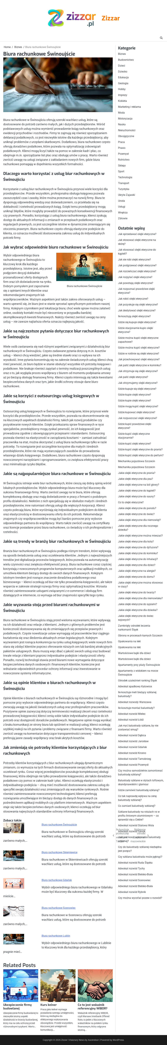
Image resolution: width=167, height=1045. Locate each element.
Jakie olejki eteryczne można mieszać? (140, 535)
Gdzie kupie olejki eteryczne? (134, 394)
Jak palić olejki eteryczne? (133, 377)
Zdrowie (122, 218)
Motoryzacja (125, 118)
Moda (121, 112)
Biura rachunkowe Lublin (56, 935)
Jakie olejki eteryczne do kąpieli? (137, 490)
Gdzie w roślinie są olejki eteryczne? (138, 353)
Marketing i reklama (129, 106)
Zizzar (110, 18)
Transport (123, 183)
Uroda (121, 200)
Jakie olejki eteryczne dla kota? (136, 541)
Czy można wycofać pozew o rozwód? (140, 897)
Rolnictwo (123, 159)
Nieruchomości (126, 130)
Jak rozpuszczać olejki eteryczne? (137, 418)
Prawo (121, 147)
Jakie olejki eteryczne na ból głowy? (138, 484)
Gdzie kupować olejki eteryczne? (136, 412)
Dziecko (122, 71)
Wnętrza (123, 212)
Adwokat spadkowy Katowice (135, 686)
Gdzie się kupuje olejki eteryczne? (137, 322)
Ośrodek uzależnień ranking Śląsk (137, 680)
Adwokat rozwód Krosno (132, 753)
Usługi (121, 206)
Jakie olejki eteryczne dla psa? (135, 478)
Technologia (125, 177)
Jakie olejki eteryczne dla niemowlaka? (140, 598)
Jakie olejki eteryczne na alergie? (137, 570)
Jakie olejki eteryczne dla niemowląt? (139, 520)
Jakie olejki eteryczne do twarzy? (137, 592)
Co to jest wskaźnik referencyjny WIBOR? (92, 1006)
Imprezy (122, 95)
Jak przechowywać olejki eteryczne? (139, 359)
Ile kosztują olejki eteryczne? (134, 316)
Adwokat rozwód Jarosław (133, 741)
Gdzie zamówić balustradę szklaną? (138, 790)
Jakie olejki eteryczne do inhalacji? (138, 559)
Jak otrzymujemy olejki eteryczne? (138, 382)
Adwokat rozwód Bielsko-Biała (135, 874)
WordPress (118, 1040)
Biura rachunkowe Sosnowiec (59, 907)
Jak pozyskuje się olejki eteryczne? (138, 304)
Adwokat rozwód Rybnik (132, 892)
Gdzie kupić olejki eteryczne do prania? (140, 449)
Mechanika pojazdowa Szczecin (136, 461)
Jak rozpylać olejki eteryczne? (135, 277)
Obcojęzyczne (126, 136)
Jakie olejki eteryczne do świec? (136, 514)
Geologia (123, 83)
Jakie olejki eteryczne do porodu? (137, 508)
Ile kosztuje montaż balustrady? (136, 708)
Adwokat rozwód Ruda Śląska (135, 862)
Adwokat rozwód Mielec (131, 713)
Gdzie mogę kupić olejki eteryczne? (138, 406)
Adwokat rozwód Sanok (131, 831)
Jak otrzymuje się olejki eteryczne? (138, 371)
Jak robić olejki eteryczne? (133, 298)
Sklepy (122, 165)
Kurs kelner (48, 1005)
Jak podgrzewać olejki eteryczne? (137, 265)
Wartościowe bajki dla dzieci (134, 653)
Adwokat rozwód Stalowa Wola (136, 825)
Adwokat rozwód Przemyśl (133, 764)
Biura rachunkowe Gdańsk (57, 880)
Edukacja (123, 77)
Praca (121, 142)
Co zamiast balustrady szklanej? (136, 805)
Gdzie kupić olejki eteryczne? (134, 443)
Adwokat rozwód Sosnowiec (134, 880)
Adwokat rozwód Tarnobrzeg (134, 758)
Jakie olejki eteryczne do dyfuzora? (138, 547)
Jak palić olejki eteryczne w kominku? (139, 365)
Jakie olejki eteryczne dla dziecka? (138, 610)
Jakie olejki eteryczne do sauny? (136, 496)
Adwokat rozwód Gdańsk (132, 747)
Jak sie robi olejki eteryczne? (134, 259)
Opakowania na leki (129, 641)
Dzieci (121, 65)
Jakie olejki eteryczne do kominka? (138, 553)
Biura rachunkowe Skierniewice (59, 852)
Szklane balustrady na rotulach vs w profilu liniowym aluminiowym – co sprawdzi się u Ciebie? (139, 815)
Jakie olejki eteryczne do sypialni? (137, 604)
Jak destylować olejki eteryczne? (137, 310)
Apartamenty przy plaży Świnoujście (139, 664)
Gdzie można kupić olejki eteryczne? (139, 347)
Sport (121, 171)
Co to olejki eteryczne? (131, 502)
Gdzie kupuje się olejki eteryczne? (137, 388)
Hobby (122, 89)
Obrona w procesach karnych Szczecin (140, 635)
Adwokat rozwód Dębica (132, 735)
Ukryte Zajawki (126, 194)
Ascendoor (93, 1040)
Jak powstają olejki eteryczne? (135, 283)
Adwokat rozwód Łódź (131, 719)
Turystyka (123, 189)
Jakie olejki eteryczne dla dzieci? (136, 565)
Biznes (122, 53)
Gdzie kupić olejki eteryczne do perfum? (141, 455)
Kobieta (122, 100)
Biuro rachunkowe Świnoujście (59, 824)
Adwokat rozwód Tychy (131, 868)
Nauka (122, 124)
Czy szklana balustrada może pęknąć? (140, 856)
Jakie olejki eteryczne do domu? (136, 576)
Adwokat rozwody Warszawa (134, 702)
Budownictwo (126, 59)
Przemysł (123, 153)
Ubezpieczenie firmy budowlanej (17, 1006)
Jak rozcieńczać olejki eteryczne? (137, 271)
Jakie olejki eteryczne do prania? (136, 473)
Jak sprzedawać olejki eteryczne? (137, 234)
